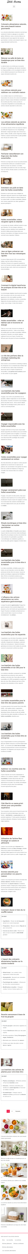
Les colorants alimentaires (9, 1250)
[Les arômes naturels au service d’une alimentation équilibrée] (7, 115)
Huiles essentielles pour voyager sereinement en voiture (14, 458)
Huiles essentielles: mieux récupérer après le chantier (11, 221)
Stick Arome (14, 2)
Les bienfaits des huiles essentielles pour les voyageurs (13, 392)
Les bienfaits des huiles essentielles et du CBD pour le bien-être (13, 667)
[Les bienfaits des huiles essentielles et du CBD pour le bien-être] (7, 658)
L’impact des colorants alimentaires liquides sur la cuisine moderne (11, 961)
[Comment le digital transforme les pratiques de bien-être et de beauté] (7, 278)
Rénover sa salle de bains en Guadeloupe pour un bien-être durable (12, 60)
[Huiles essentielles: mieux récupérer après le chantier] (7, 212)
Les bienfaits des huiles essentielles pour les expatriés (13, 633)
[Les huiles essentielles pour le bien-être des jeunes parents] (7, 693)
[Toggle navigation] (14, 6)
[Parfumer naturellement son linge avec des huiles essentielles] (7, 147)
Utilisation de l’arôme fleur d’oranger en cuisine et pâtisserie (11, 840)
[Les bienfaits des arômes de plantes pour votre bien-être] (7, 1062)
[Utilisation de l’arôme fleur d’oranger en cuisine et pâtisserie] (7, 831)
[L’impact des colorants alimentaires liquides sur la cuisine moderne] (7, 952)
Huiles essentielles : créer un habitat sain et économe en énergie (12, 322)
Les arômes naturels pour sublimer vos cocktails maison (13, 91)
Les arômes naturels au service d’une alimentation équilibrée (13, 123)
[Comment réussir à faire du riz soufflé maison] (7, 902)
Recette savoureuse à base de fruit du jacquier (13, 1015)
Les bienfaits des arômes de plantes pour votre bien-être (12, 1071)
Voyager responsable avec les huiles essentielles (13, 425)
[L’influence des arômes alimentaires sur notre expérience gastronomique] (7, 589)
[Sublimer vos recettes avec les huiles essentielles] (7, 761)
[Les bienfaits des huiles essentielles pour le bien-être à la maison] (7, 553)
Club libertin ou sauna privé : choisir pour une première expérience (12, 805)
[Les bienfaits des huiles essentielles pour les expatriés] (7, 625)
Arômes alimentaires (7, 1247)
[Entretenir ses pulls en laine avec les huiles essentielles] (7, 181)
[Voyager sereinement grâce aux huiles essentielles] (7, 483)
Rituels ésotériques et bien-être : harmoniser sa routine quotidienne (13, 525)
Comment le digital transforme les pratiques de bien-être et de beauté (13, 287)
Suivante (17, 1111)
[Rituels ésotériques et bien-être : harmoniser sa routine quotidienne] (7, 516)
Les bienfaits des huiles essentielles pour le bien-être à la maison (13, 562)
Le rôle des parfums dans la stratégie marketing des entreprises (12, 358)
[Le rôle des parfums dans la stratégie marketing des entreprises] (7, 348)
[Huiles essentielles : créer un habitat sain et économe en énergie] (7, 313)
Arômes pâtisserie (7, 1243)
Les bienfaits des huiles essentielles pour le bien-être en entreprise (14, 736)
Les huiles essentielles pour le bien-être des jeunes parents (13, 702)
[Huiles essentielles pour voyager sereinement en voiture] (7, 450)
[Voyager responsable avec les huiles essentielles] (7, 417)
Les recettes (10, 1240)
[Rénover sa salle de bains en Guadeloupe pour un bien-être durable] (7, 51)
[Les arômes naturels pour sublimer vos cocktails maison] (7, 83)
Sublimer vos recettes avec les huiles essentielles (13, 770)
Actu (3, 1240)
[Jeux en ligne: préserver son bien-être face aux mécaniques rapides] (7, 244)
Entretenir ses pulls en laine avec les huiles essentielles (12, 189)
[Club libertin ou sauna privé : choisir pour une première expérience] (7, 796)
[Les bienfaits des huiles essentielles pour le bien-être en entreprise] (7, 726)
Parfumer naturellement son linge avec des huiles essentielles (12, 156)
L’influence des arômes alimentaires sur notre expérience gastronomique (11, 599)
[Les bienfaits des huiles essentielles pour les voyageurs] (7, 384)
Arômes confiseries (19, 1243)
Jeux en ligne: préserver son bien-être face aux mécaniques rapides (13, 253)
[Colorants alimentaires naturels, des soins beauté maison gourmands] (7, 17)
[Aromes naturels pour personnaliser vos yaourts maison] (7, 864)
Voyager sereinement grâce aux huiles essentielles (13, 491)
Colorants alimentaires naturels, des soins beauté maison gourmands (14, 26)
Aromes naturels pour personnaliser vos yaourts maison (11, 874)
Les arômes (18, 1240)
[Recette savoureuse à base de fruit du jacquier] (7, 1006)
